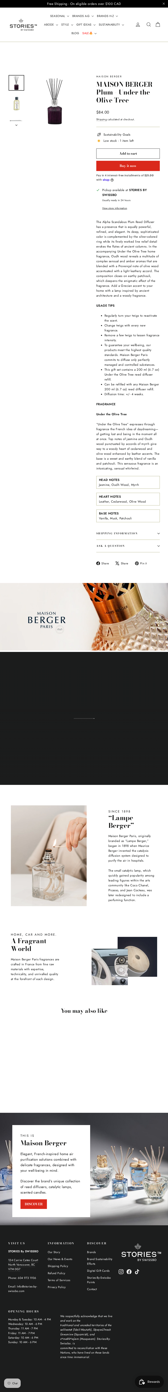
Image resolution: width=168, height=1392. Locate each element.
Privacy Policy (57, 1287)
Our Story (54, 1252)
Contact (92, 1289)
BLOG (75, 33)
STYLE (65, 25)
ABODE (49, 25)
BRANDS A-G (81, 16)
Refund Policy (56, 1273)
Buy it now (128, 165)
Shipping (101, 119)
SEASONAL (58, 16)
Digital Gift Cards (98, 1271)
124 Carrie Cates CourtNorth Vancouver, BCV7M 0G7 (23, 1264)
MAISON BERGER (109, 76)
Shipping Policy (58, 1266)
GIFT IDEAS (84, 25)
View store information (114, 208)
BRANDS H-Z (106, 16)
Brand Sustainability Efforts (99, 1261)
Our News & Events (60, 1259)
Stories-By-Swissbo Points (99, 1280)
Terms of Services (59, 1280)
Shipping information (117, 533)
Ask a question (110, 546)
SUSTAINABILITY (110, 25)
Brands (91, 1252)
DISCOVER (34, 1204)
